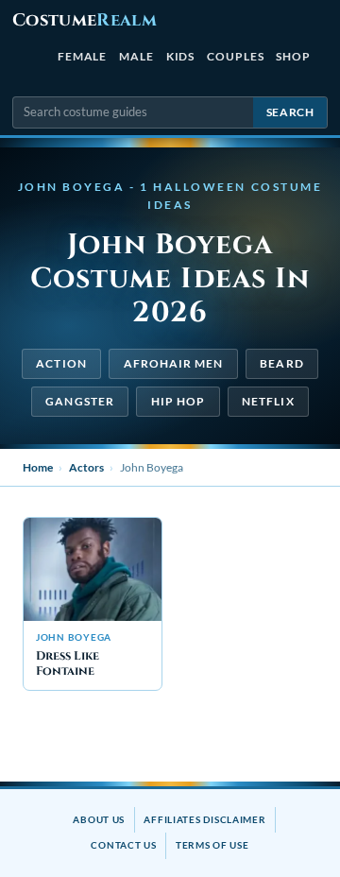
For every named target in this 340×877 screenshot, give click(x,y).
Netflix (268, 401)
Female (83, 56)
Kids (181, 56)
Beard (281, 363)
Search (290, 112)
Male (136, 56)
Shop (293, 56)
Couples (235, 56)
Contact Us (123, 845)
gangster (79, 401)
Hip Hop (178, 401)
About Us (99, 819)
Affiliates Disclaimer (204, 819)
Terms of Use (212, 845)
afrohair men (174, 363)
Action (61, 363)
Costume (84, 20)
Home (38, 467)
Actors (86, 467)
